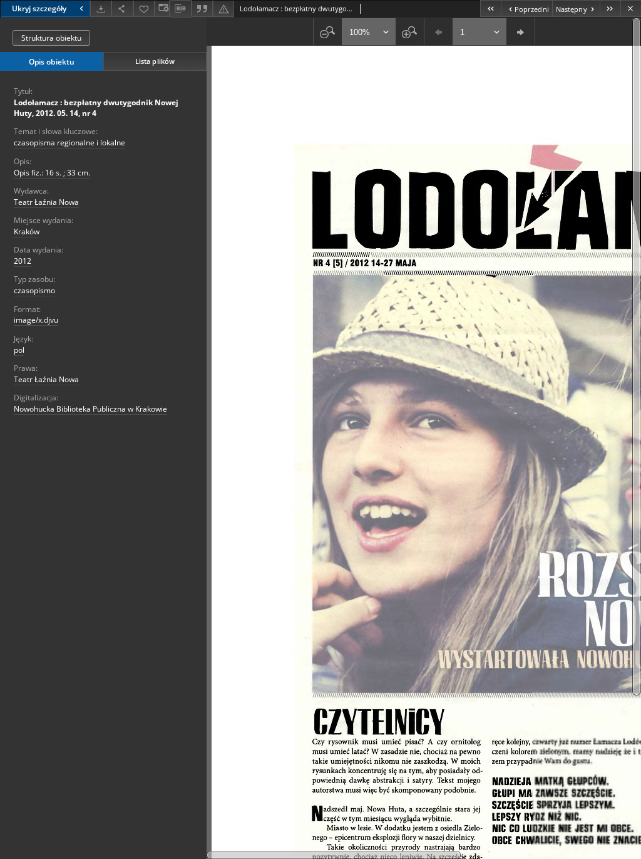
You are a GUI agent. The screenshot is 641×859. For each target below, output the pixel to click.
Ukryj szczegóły (39, 8)
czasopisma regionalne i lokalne (69, 142)
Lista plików (155, 61)
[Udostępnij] (122, 8)
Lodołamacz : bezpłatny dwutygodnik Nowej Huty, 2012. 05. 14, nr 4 (96, 107)
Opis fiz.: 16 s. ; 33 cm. (52, 172)
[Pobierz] (100, 8)
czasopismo (34, 290)
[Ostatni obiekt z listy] (610, 8)
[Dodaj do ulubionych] (144, 8)
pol (19, 350)
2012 (22, 261)
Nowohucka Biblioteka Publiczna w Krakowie (90, 408)
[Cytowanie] (202, 8)
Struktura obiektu (51, 38)
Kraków (26, 231)
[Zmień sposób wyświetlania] (162, 8)
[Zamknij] (630, 8)
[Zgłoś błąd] (223, 8)
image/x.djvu (36, 320)
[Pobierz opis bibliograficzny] (180, 9)
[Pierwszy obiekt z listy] (490, 8)
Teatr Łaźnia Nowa (46, 202)
